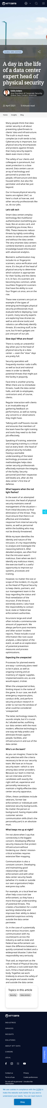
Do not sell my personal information (13, 1082)
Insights (9, 1034)
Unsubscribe (28, 1081)
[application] (23, 1096)
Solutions (10, 1040)
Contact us (9, 1073)
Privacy (26, 1073)
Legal (8, 1058)
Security (13, 995)
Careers (9, 1052)
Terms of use (10, 1077)
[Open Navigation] (43, 3)
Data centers (25, 995)
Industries (10, 1023)
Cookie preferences (31, 1077)
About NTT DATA (12, 1046)
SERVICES (9, 1028)
